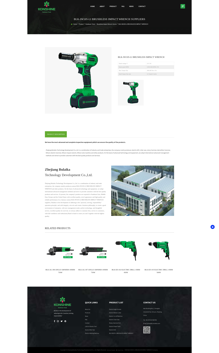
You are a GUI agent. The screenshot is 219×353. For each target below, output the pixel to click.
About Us (87, 309)
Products (87, 313)
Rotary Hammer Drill (115, 323)
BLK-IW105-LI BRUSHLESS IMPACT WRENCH (121, 333)
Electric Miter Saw (90, 330)
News (131, 6)
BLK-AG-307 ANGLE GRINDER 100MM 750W (93, 271)
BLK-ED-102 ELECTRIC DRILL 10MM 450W (126, 271)
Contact (142, 6)
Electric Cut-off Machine (115, 316)
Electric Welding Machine (92, 333)
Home (92, 6)
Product (113, 6)
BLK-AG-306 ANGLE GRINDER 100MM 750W (60, 271)
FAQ (123, 6)
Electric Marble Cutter (115, 313)
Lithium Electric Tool (91, 326)
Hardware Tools (90, 24)
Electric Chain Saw (114, 319)
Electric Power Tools (114, 326)
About (102, 6)
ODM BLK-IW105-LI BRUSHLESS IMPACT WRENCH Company (141, 350)
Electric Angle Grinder (115, 309)
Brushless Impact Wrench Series (107, 24)
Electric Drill (112, 330)
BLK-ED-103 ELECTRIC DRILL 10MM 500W (159, 271)
